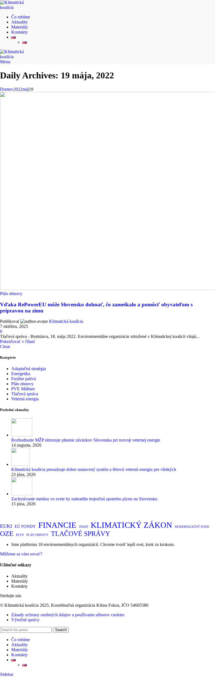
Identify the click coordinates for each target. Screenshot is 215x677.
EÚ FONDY (25, 526)
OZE (6, 533)
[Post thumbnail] (21, 435)
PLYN (20, 534)
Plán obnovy (11, 293)
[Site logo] (18, 7)
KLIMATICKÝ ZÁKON (131, 524)
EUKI (6, 526)
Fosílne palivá (23, 378)
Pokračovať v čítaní (17, 341)
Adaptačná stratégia (28, 368)
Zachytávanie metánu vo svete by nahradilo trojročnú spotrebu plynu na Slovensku (84, 498)
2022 (17, 89)
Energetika (20, 373)
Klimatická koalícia (66, 321)
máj (25, 89)
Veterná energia (25, 398)
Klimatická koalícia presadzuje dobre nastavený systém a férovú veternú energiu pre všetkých (93, 469)
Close (5, 346)
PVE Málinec (23, 388)
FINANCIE (57, 524)
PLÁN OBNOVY (37, 534)
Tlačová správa (24, 393)
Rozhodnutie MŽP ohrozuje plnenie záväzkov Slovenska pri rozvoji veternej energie (85, 440)
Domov (6, 89)
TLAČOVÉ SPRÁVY (80, 533)
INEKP (83, 526)
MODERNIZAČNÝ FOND (192, 526)
